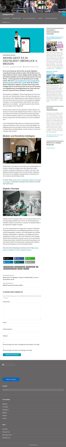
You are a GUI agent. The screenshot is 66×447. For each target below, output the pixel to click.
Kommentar (6, 301)
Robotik (26, 268)
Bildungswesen (9, 82)
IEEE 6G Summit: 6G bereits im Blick (13, 284)
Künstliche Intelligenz (10, 268)
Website (5, 336)
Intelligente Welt (8, 14)
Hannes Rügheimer (17, 66)
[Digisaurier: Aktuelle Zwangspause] (55, 79)
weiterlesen (59, 68)
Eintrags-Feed (6, 432)
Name (5, 322)
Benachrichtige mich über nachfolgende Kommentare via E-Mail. (21, 344)
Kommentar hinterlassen (31, 66)
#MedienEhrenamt (16, 18)
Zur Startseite (6, 18)
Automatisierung (8, 266)
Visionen (40, 18)
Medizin (20, 268)
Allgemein (4, 404)
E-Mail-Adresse (8, 329)
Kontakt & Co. (5, 22)
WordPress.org (6, 437)
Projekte (4, 415)
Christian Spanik (50, 148)
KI (37, 266)
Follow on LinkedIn (11, 379)
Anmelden (5, 429)
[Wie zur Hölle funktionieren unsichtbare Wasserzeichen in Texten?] (55, 46)
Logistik (23, 82)
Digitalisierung (31, 266)
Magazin (13, 55)
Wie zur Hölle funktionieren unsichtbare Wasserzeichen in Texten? (55, 38)
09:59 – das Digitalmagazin (29, 18)
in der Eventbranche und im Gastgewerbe (26, 80)
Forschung (5, 406)
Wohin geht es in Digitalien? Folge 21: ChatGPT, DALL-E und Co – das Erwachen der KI (21, 277)
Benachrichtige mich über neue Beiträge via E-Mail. (17, 350)
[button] (8, 258)
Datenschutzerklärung (51, 18)
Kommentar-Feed (6, 434)
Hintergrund (6, 55)
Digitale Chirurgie (20, 266)
